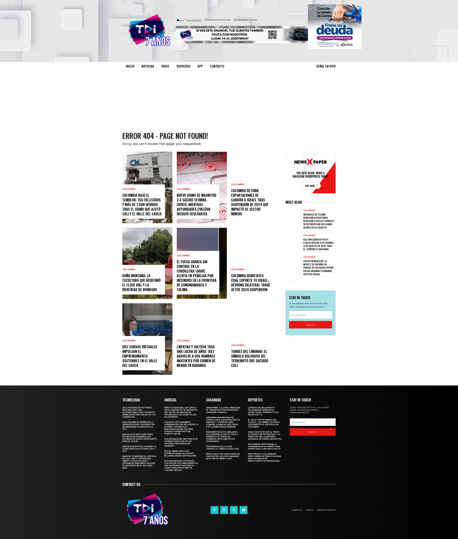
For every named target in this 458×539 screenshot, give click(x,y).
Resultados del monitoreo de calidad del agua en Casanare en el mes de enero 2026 (223, 456)
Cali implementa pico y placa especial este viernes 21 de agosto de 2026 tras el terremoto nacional (318, 244)
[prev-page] (288, 282)
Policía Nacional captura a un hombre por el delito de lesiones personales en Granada (181, 442)
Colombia (128, 189)
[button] (335, 26)
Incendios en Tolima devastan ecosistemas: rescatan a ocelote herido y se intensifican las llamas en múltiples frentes (318, 220)
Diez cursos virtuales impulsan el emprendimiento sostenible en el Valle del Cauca (139, 356)
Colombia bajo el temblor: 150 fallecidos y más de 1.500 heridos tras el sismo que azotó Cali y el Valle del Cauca (142, 204)
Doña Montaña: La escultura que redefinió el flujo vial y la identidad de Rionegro (141, 282)
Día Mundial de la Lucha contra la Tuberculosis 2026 (222, 447)
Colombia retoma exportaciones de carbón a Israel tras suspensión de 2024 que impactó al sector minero (250, 202)
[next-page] (293, 282)
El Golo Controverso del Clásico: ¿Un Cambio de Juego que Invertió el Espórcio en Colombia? (264, 423)
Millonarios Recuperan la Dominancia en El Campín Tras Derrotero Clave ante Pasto (264, 446)
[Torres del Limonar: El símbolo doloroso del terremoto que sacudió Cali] (256, 339)
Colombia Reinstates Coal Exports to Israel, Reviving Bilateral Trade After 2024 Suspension (250, 282)
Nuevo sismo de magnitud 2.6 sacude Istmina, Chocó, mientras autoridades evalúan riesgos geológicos (196, 204)
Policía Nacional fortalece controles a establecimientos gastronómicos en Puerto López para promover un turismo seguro (181, 465)
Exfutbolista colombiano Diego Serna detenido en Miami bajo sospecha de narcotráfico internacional (264, 457)
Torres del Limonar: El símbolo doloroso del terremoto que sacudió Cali (249, 358)
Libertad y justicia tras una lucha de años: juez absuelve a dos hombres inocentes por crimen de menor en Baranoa (196, 356)
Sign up (310, 324)
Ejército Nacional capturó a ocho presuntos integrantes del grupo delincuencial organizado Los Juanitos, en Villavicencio (180, 412)
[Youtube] (243, 510)
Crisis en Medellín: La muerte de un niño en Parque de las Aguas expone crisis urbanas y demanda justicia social (318, 267)
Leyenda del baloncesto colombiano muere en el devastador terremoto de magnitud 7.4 (263, 411)
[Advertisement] (229, 97)
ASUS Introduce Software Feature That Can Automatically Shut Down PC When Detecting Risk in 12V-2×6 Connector (139, 412)
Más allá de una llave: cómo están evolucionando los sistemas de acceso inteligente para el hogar (139, 437)
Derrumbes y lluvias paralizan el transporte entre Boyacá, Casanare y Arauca (223, 410)
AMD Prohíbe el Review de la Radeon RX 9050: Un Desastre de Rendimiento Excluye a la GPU (138, 425)
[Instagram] (224, 510)
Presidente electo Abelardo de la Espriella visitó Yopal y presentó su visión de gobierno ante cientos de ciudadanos (222, 436)
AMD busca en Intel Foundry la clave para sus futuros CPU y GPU (139, 448)
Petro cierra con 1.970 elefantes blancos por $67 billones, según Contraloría (180, 453)
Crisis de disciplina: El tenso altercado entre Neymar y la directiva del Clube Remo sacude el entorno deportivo (265, 435)
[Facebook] (214, 510)
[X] (234, 510)
